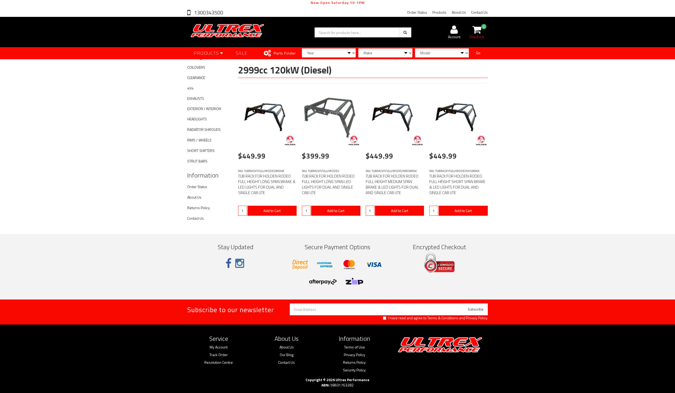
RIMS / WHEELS (199, 140)
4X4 (190, 88)
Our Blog (286, 354)
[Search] (405, 32)
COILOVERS (196, 67)
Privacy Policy (476, 318)
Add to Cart (272, 210)
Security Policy (354, 370)
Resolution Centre (218, 362)
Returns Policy (198, 207)
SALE (242, 53)
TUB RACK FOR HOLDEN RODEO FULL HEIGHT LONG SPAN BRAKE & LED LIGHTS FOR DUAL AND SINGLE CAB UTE (267, 184)
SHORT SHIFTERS (201, 150)
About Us (459, 12)
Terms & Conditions (442, 318)
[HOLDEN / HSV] (290, 140)
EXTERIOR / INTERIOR (204, 108)
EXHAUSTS (195, 98)
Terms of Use (354, 347)
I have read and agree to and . (438, 318)
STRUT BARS (197, 161)
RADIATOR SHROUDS (204, 129)
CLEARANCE (196, 77)
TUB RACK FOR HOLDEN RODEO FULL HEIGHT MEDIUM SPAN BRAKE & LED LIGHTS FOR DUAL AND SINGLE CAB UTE (392, 184)
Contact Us (479, 12)
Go (478, 53)
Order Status (417, 12)
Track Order (218, 354)
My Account (219, 347)
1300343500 (208, 12)
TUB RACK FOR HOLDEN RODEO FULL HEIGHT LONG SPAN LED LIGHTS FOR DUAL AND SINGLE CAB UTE (328, 184)
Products (439, 12)
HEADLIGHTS (197, 119)
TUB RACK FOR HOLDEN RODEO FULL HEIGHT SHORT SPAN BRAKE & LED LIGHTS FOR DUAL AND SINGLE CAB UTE (457, 184)
